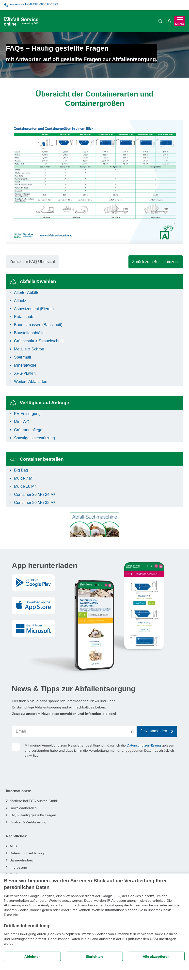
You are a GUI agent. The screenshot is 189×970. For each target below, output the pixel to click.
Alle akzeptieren (156, 956)
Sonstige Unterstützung (34, 438)
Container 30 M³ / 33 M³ (34, 502)
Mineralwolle (25, 365)
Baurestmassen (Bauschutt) (38, 325)
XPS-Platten (25, 373)
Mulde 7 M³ (23, 478)
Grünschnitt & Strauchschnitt (38, 341)
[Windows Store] (33, 628)
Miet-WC (21, 422)
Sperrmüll (22, 357)
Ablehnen (32, 956)
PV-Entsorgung (27, 414)
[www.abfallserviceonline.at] (21, 21)
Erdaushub (23, 317)
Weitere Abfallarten (30, 381)
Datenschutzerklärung (144, 745)
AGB (13, 846)
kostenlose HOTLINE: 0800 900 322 (34, 4)
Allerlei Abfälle (26, 293)
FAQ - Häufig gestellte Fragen (33, 815)
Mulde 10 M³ (25, 486)
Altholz (20, 301)
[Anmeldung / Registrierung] (169, 21)
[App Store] (33, 605)
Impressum (18, 867)
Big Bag (21, 470)
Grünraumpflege (28, 430)
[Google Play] (33, 582)
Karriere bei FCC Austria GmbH (34, 801)
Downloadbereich (23, 808)
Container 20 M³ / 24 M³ (34, 494)
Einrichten (94, 956)
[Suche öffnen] (160, 21)
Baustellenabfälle (29, 333)
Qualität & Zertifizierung (28, 822)
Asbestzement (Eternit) (34, 309)
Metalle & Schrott (29, 349)
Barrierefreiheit (21, 860)
